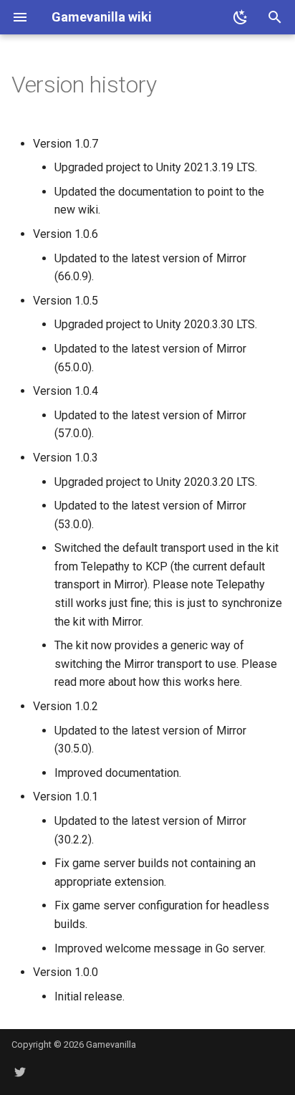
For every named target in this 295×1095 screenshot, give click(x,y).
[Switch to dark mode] (240, 17)
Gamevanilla (111, 1044)
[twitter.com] (20, 1072)
